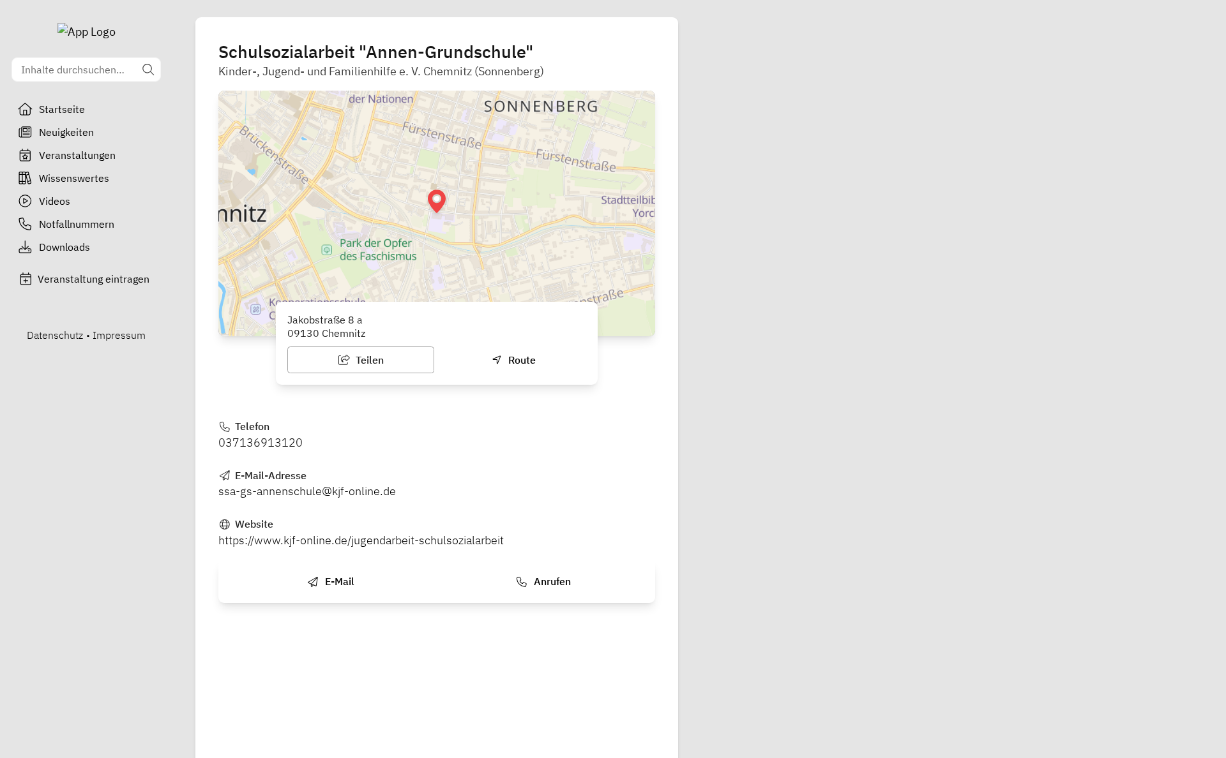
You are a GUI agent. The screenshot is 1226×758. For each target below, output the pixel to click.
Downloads (64, 247)
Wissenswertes (74, 178)
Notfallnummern (76, 224)
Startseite (62, 109)
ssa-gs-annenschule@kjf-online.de (307, 491)
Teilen (368, 359)
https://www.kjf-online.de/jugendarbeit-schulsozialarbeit (361, 540)
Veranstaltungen (77, 155)
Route (521, 359)
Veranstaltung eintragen (93, 278)
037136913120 (260, 442)
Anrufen (551, 581)
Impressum (119, 335)
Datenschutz (55, 335)
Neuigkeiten (66, 132)
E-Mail (338, 581)
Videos (54, 201)
